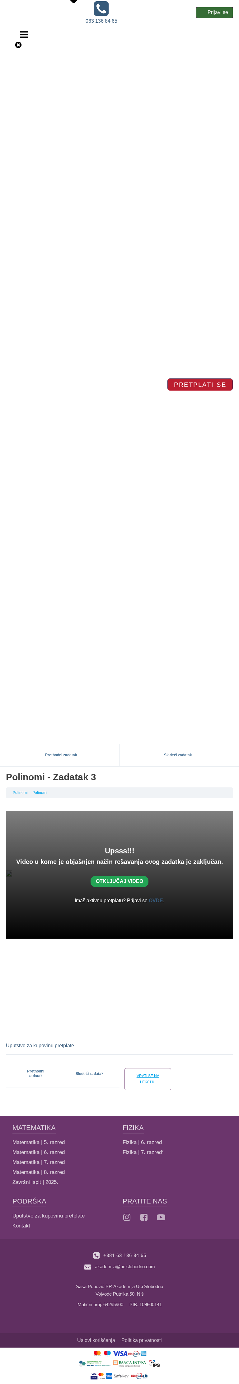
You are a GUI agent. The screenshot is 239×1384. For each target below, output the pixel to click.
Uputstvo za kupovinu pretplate (40, 1045)
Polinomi (20, 793)
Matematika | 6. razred (38, 1152)
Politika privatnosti (141, 1340)
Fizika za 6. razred (60, 55)
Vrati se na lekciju (148, 1079)
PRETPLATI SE (200, 384)
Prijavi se (218, 12)
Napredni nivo (67, 21)
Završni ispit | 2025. (35, 1182)
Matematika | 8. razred (38, 1172)
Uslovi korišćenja (96, 1340)
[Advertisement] (119, 990)
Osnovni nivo (66, 13)
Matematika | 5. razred (38, 1142)
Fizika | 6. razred (142, 1142)
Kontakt (21, 1225)
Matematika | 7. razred (38, 1162)
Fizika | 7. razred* (143, 1152)
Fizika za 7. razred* (61, 63)
